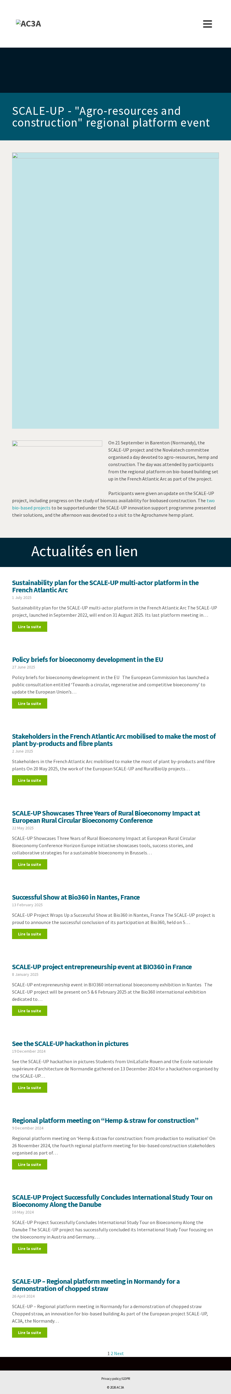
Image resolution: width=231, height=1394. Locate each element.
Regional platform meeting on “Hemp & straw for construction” (105, 1120)
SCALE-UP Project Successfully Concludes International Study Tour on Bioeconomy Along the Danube (112, 1200)
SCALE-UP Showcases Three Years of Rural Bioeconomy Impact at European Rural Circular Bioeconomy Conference (106, 816)
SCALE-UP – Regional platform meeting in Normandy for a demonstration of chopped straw (96, 1285)
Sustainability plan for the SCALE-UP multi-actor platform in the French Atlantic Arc (105, 586)
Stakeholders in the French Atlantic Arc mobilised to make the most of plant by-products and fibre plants (114, 739)
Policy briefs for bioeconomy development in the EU (87, 659)
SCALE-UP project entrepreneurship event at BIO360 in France (102, 966)
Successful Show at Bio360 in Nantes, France (76, 897)
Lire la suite (29, 626)
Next (119, 1353)
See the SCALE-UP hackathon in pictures (70, 1043)
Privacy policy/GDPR (115, 1379)
